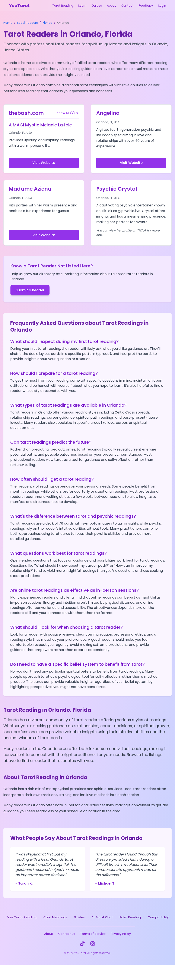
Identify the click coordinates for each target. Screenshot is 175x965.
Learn (82, 5)
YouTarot (19, 6)
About (111, 5)
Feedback (146, 5)
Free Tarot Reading (21, 917)
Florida (47, 23)
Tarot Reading (62, 5)
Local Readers (27, 23)
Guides (97, 5)
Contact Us (66, 934)
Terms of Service (93, 934)
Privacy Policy (121, 934)
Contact (127, 5)
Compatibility (158, 917)
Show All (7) (68, 113)
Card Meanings (55, 917)
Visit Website (43, 162)
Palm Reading (130, 917)
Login (162, 5)
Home (7, 23)
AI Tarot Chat (102, 917)
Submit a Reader (30, 290)
